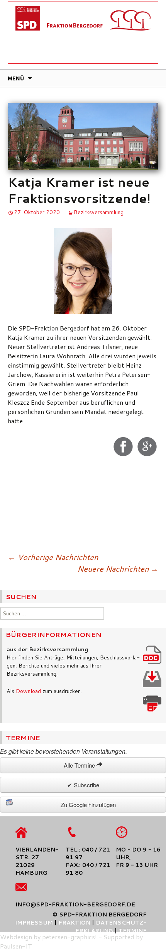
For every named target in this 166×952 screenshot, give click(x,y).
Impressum (34, 922)
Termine (133, 931)
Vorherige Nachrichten (53, 557)
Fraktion (74, 922)
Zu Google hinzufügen (88, 804)
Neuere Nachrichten (117, 568)
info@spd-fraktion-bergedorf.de (75, 904)
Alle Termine (80, 765)
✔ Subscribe (83, 785)
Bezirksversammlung (99, 212)
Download (28, 691)
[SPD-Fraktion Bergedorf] (83, 35)
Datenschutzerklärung (111, 927)
